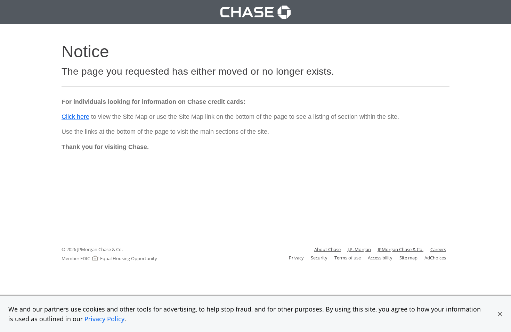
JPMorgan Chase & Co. (400, 249)
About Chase (327, 249)
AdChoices (435, 258)
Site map (408, 258)
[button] (500, 314)
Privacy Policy (104, 319)
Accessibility (380, 258)
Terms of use (347, 258)
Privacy (296, 258)
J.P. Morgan (359, 249)
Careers (438, 249)
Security (319, 258)
